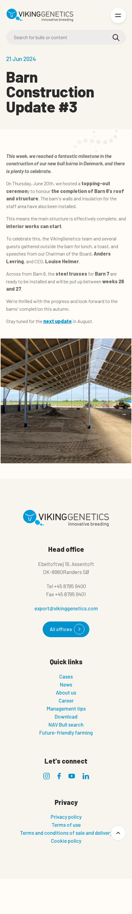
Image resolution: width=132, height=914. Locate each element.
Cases (66, 676)
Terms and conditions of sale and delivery (66, 833)
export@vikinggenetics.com (66, 608)
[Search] (116, 38)
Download (66, 716)
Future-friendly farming (66, 732)
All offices (61, 629)
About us (66, 692)
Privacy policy (66, 817)
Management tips (66, 708)
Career (66, 700)
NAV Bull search (66, 724)
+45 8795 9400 (70, 586)
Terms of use (66, 825)
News (66, 684)
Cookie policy (66, 841)
